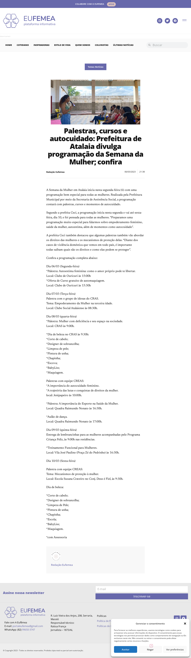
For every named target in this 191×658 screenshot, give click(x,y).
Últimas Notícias (123, 45)
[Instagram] (159, 20)
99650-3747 (28, 629)
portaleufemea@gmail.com (28, 626)
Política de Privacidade (109, 621)
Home (8, 45)
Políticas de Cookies (108, 626)
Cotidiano (23, 45)
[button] (185, 623)
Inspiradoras (41, 45)
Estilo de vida (62, 45)
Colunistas (101, 45)
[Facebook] (175, 20)
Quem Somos (82, 45)
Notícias (99, 67)
